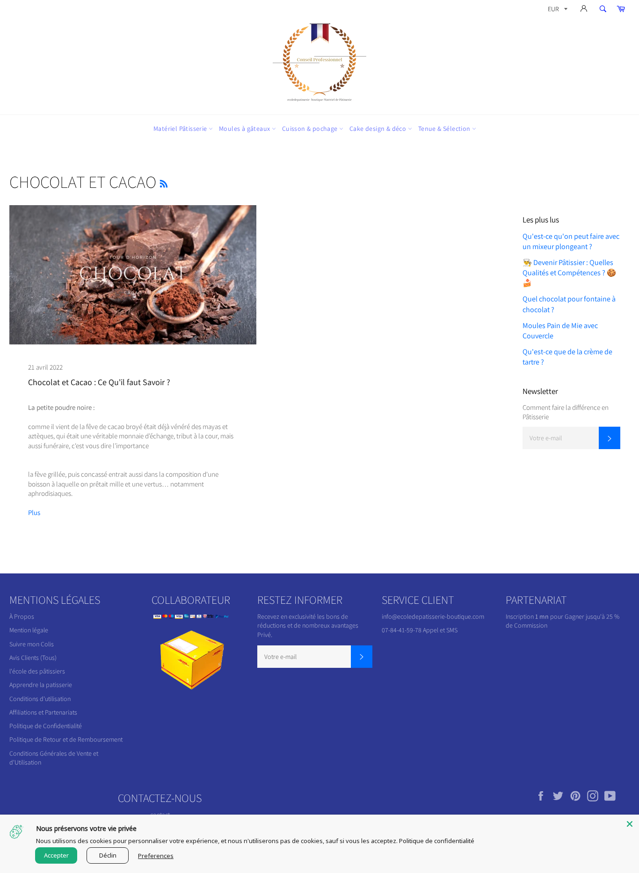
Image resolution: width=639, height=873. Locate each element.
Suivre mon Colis (31, 644)
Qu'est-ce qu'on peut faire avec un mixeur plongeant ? (571, 241)
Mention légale (28, 630)
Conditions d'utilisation (40, 698)
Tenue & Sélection (445, 128)
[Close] (629, 824)
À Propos (21, 616)
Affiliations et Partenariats (43, 712)
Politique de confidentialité (436, 841)
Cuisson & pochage (310, 128)
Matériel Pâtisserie (181, 128)
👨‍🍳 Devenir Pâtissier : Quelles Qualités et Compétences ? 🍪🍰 (569, 273)
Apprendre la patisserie (40, 684)
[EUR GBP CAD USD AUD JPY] (557, 10)
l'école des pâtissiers (37, 671)
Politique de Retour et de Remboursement (66, 739)
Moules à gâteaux (245, 128)
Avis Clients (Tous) (33, 657)
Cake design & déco (378, 128)
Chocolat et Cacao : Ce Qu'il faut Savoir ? (99, 382)
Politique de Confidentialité (45, 726)
